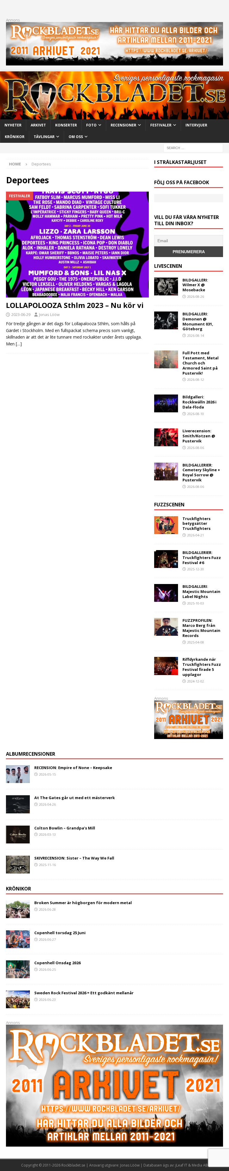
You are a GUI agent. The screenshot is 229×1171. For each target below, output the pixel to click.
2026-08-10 (195, 413)
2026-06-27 (47, 939)
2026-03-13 (47, 834)
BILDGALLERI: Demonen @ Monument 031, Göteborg (197, 321)
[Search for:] (193, 147)
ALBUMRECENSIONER (30, 754)
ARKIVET (38, 125)
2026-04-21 (195, 535)
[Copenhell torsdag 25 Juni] (18, 939)
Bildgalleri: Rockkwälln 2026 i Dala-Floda (199, 402)
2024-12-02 (195, 681)
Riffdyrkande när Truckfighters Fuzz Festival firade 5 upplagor (201, 667)
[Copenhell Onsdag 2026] (18, 969)
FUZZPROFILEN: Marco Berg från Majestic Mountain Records (201, 628)
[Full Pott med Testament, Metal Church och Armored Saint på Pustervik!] (166, 359)
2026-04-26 (47, 804)
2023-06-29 (20, 314)
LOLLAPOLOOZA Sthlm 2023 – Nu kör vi (75, 305)
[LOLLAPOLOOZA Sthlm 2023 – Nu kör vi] (77, 245)
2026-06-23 (47, 999)
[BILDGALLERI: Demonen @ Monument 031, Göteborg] (166, 320)
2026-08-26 (195, 296)
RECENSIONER (123, 125)
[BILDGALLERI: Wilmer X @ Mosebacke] (166, 286)
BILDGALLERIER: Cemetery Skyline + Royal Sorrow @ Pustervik (201, 472)
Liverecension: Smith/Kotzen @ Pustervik (198, 436)
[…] (19, 344)
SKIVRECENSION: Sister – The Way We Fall (74, 858)
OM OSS (76, 136)
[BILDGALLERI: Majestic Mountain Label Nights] (166, 593)
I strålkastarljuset (180, 162)
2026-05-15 (47, 774)
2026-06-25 (47, 969)
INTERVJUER (196, 125)
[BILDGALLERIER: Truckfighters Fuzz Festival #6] (166, 559)
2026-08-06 (195, 447)
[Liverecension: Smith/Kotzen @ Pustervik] (166, 437)
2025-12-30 (195, 569)
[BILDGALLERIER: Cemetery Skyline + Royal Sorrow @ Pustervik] (166, 471)
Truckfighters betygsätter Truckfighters (196, 523)
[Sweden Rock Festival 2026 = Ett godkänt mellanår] (18, 999)
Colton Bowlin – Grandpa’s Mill (64, 828)
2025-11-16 (47, 864)
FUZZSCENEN (169, 504)
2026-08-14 (195, 335)
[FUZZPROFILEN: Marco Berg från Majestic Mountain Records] (166, 627)
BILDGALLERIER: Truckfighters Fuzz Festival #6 (201, 557)
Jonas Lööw (49, 314)
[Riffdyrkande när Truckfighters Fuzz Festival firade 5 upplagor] (166, 666)
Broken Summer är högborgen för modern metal (83, 902)
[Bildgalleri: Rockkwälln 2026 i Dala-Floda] (166, 403)
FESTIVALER (160, 125)
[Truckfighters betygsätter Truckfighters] (166, 525)
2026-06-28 (47, 909)
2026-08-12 (195, 379)
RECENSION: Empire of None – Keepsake (73, 767)
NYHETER (12, 125)
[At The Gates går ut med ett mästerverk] (18, 804)
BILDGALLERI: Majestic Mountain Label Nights (201, 591)
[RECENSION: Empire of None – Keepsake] (18, 774)
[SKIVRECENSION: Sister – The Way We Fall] (18, 864)
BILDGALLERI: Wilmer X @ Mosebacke (195, 285)
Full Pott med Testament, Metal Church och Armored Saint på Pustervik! (200, 363)
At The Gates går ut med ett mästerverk (74, 797)
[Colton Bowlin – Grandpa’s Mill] (18, 834)
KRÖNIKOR (14, 136)
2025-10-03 (195, 603)
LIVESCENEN (168, 266)
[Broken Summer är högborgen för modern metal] (18, 909)
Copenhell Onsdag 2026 (57, 962)
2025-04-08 (195, 642)
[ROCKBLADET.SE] (114, 116)
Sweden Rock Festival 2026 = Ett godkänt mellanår (84, 992)
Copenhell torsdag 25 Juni (60, 932)
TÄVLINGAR (44, 136)
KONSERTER (66, 125)
